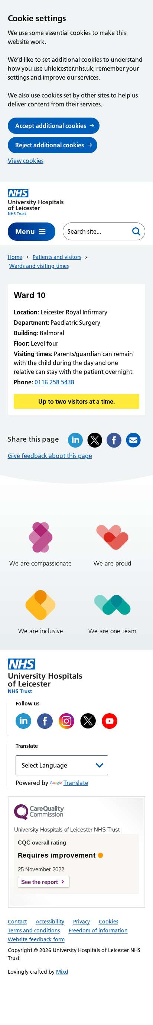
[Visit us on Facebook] (45, 721)
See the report (39, 882)
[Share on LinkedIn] (75, 440)
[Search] (136, 231)
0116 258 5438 (54, 382)
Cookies (108, 921)
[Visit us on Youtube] (109, 721)
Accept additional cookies (50, 125)
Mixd (62, 971)
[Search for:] (95, 231)
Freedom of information (98, 930)
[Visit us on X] (88, 720)
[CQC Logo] (39, 818)
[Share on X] (94, 440)
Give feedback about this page (50, 455)
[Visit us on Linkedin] (23, 721)
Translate (76, 783)
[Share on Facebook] (114, 440)
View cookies (25, 160)
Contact (17, 921)
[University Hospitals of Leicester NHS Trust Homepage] (36, 202)
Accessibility (50, 921)
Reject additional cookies (49, 145)
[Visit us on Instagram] (66, 721)
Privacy (81, 921)
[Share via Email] (133, 440)
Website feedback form (36, 939)
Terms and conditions (34, 930)
